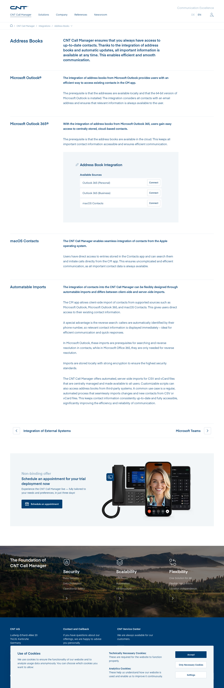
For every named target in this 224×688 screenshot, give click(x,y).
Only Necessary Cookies (191, 664)
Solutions (43, 14)
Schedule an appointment (45, 504)
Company (61, 14)
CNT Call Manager (20, 14)
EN (199, 14)
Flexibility (172, 598)
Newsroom (100, 14)
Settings (191, 674)
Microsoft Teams (207, 430)
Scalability (119, 598)
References (80, 14)
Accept (191, 654)
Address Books (61, 25)
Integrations (44, 25)
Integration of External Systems (16, 430)
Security (66, 598)
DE (193, 14)
